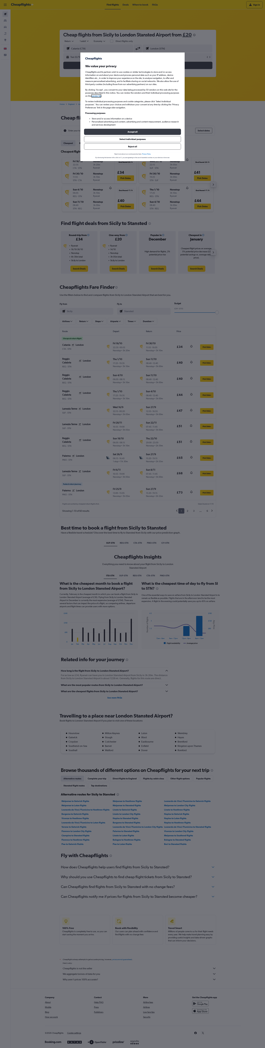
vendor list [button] (96, 96)
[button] (132, 132)
